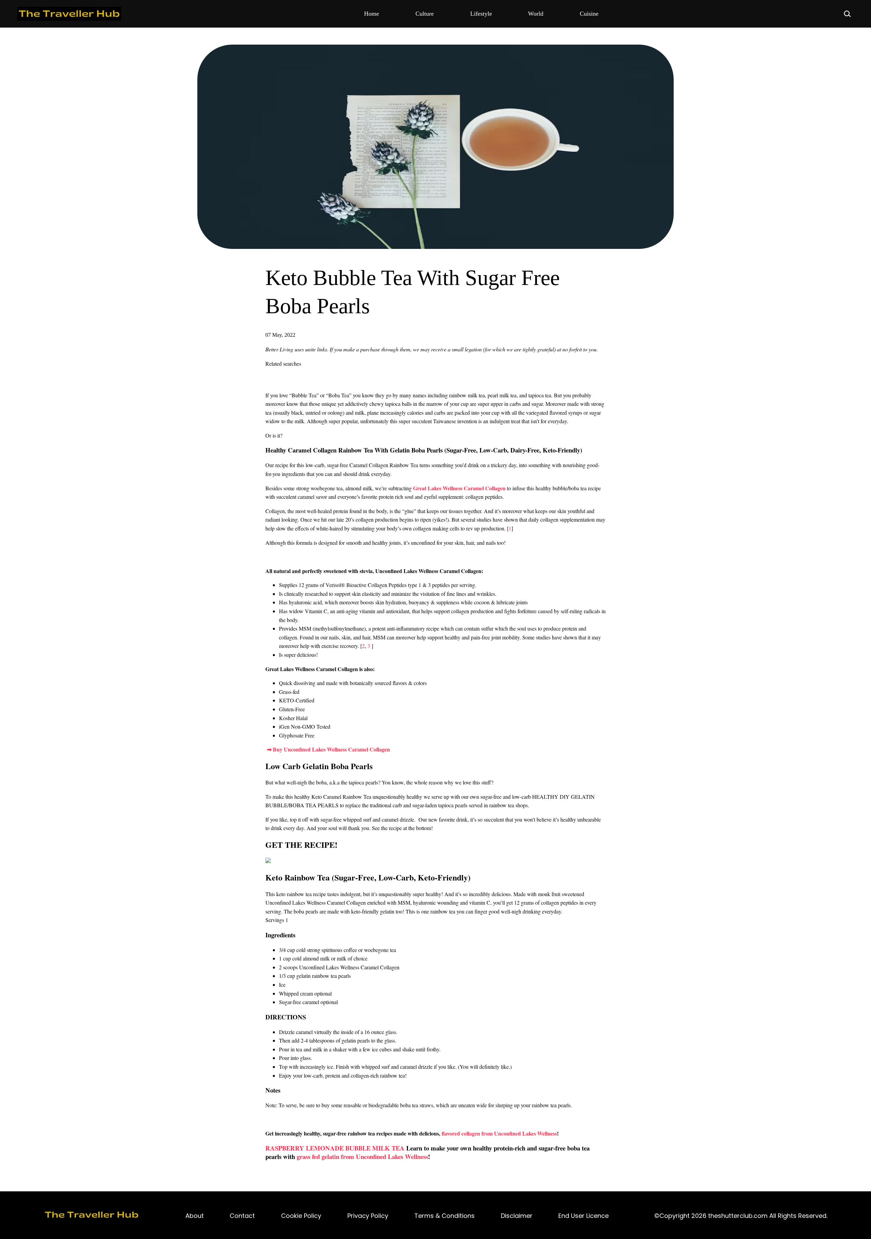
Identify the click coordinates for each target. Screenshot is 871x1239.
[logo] (92, 1216)
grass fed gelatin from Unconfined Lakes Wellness (362, 1156)
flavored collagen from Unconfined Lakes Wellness (499, 1133)
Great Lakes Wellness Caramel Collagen (459, 488)
